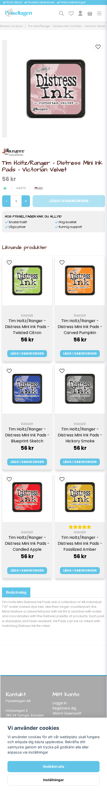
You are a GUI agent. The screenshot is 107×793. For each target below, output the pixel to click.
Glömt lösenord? (67, 713)
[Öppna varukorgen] (90, 13)
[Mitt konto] (80, 13)
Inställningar (53, 780)
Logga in (60, 703)
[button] (98, 46)
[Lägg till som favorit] (71, 13)
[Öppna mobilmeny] (99, 13)
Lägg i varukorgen (27, 353)
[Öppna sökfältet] (61, 13)
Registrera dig (64, 708)
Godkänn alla (53, 766)
